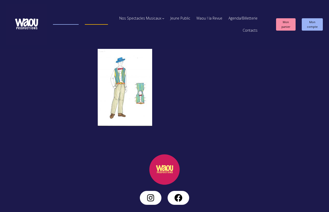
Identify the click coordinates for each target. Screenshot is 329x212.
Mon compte (312, 24)
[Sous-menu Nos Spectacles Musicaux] (163, 18)
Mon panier (285, 24)
